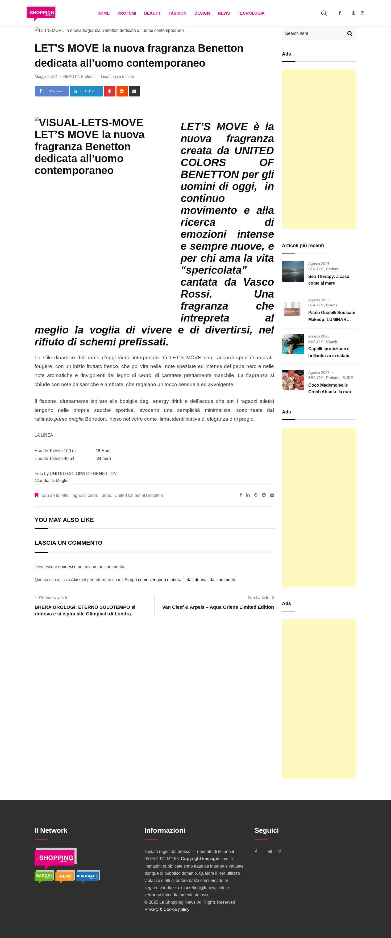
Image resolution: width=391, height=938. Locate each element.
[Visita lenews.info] (65, 876)
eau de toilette (55, 495)
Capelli (332, 341)
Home (103, 13)
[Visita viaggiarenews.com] (88, 876)
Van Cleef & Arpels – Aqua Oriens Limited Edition (218, 607)
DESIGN (202, 13)
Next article (258, 597)
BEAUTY (152, 13)
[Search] (324, 13)
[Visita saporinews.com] (45, 876)
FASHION (177, 13)
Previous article (53, 597)
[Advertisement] (319, 149)
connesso (67, 566)
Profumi (127, 13)
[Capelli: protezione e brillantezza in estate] (293, 344)
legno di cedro (85, 495)
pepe (106, 495)
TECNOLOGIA (251, 13)
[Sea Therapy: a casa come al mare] (293, 271)
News (224, 13)
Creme (332, 305)
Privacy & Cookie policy (166, 909)
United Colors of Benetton (138, 495)
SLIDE (347, 377)
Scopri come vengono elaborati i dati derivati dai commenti (180, 579)
